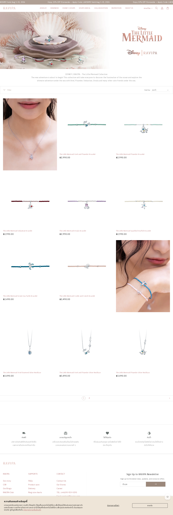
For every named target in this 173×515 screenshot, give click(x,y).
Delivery (31, 488)
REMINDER (55, 8)
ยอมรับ (150, 505)
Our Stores (61, 485)
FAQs (30, 481)
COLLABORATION (101, 8)
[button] (156, 8)
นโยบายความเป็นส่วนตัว (32, 510)
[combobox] (160, 90)
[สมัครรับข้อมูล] (156, 484)
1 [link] (83, 398)
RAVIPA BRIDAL (84, 8)
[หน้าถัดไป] (171, 398)
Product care (33, 485)
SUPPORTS (33, 474)
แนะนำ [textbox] (154, 90)
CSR (4, 485)
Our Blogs (7, 488)
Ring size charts (35, 492)
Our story (7, 481)
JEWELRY (43, 8)
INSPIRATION (116, 8)
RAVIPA (6, 474)
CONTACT (61, 474)
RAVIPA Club (8, 492)
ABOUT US (129, 8)
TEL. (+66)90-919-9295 (67, 492)
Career (60, 488)
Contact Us (61, 481)
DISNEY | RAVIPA (69, 8)
